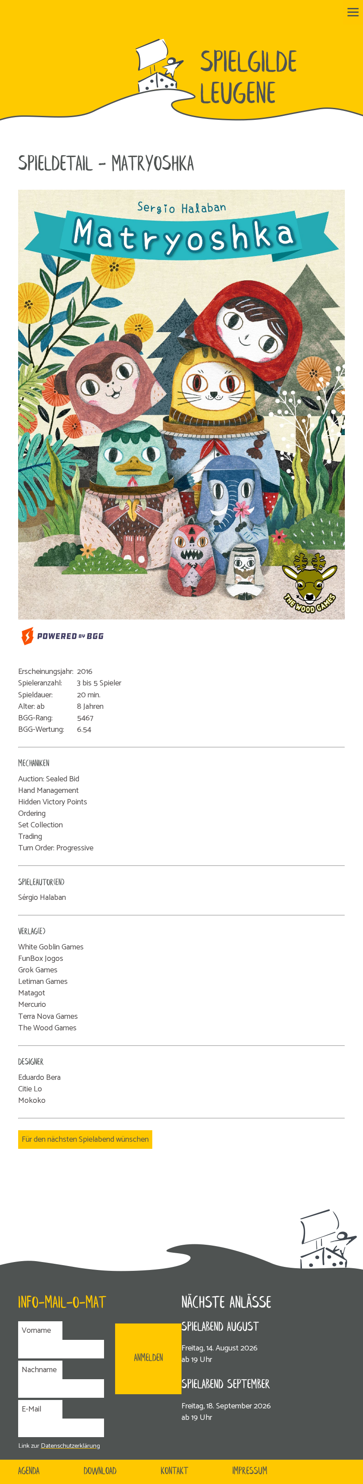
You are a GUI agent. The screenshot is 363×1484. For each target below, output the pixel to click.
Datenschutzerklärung (70, 1446)
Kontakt (174, 1471)
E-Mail (31, 1409)
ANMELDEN (148, 1358)
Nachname (39, 1370)
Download (100, 1471)
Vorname (36, 1330)
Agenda (28, 1471)
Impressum (249, 1471)
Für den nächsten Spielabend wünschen (85, 1139)
